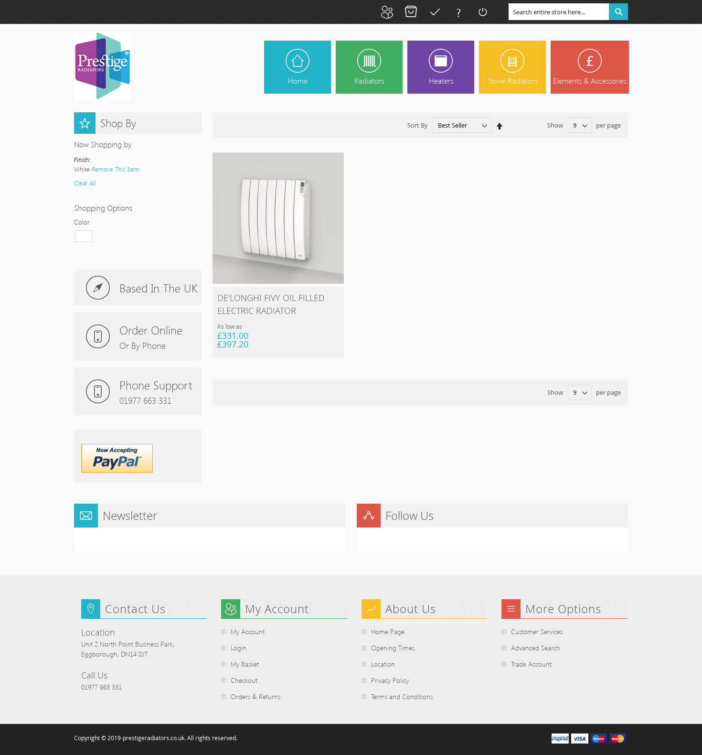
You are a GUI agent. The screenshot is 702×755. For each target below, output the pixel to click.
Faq (458, 12)
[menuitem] (369, 67)
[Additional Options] (117, 470)
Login (238, 647)
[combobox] (568, 11)
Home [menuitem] (298, 81)
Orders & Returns (255, 696)
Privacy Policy (390, 680)
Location (383, 664)
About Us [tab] (410, 608)
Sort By (417, 125)
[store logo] (102, 66)
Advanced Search (535, 647)
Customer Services (537, 631)
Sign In (482, 12)
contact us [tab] (135, 608)
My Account (387, 12)
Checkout (435, 12)
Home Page (387, 631)
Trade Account (531, 664)
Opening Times (393, 647)
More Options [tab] (563, 608)
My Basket (411, 12)
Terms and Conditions (402, 696)
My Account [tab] (277, 608)
